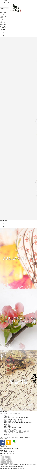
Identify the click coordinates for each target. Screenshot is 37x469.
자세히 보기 (7, 424)
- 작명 (1, 19)
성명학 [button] (2, 18)
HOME (6, 0)
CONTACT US (7, 2)
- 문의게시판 (3, 28)
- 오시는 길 (3, 16)
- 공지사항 (2, 29)
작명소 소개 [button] (3, 13)
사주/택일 (2, 23)
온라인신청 (3, 24)
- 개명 (1, 21)
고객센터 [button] (2, 26)
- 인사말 (2, 14)
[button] (2, 220)
